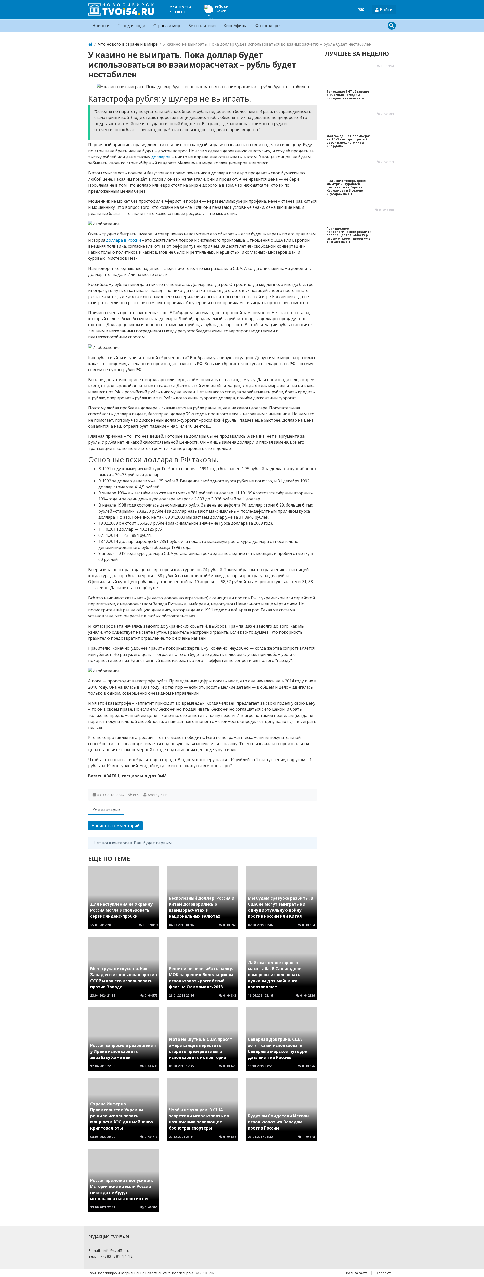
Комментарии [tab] (106, 810)
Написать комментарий (115, 825)
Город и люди (131, 25)
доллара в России (123, 240)
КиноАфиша (235, 25)
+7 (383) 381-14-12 (115, 1256)
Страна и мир (166, 25)
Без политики (202, 25)
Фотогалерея (268, 25)
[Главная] (90, 44)
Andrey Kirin (157, 794)
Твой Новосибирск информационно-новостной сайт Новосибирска (141, 1273)
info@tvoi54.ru (116, 1250)
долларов (161, 157)
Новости (100, 25)
